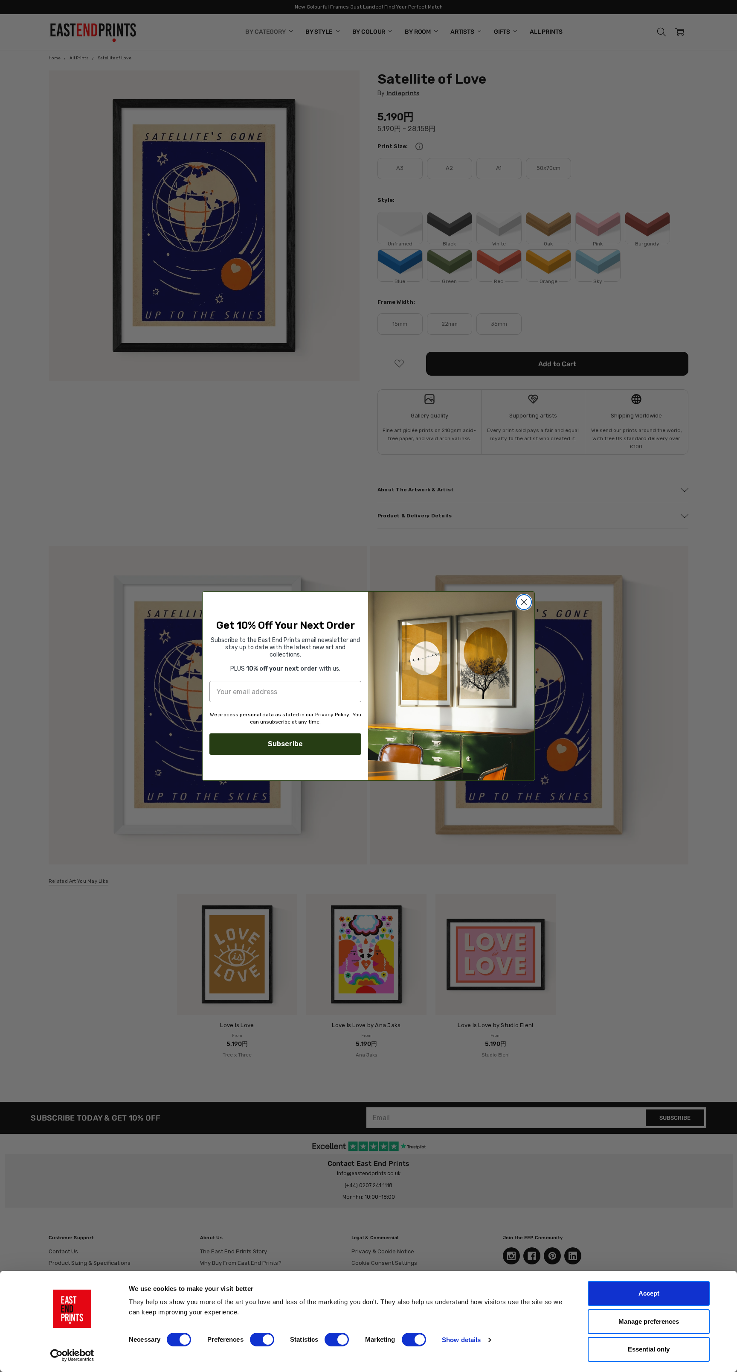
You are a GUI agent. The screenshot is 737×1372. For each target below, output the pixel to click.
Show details (461, 1339)
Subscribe (285, 744)
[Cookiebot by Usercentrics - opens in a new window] (72, 1355)
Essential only (649, 1349)
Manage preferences (648, 1321)
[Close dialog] (523, 602)
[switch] (262, 1339)
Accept (648, 1293)
